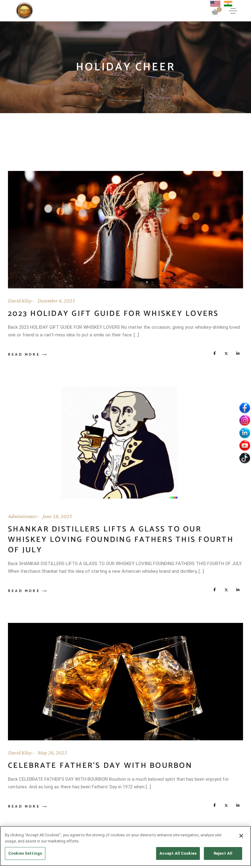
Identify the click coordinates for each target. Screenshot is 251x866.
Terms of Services (125, 484)
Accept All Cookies (178, 853)
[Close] (241, 835)
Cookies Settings (25, 853)
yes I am (90, 460)
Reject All (223, 853)
